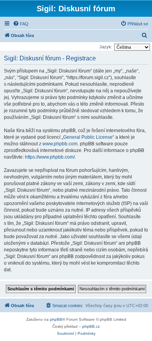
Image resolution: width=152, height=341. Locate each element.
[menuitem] (20, 23)
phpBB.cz (91, 326)
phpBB (56, 319)
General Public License (88, 137)
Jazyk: (105, 46)
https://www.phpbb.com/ (50, 157)
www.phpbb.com (60, 144)
